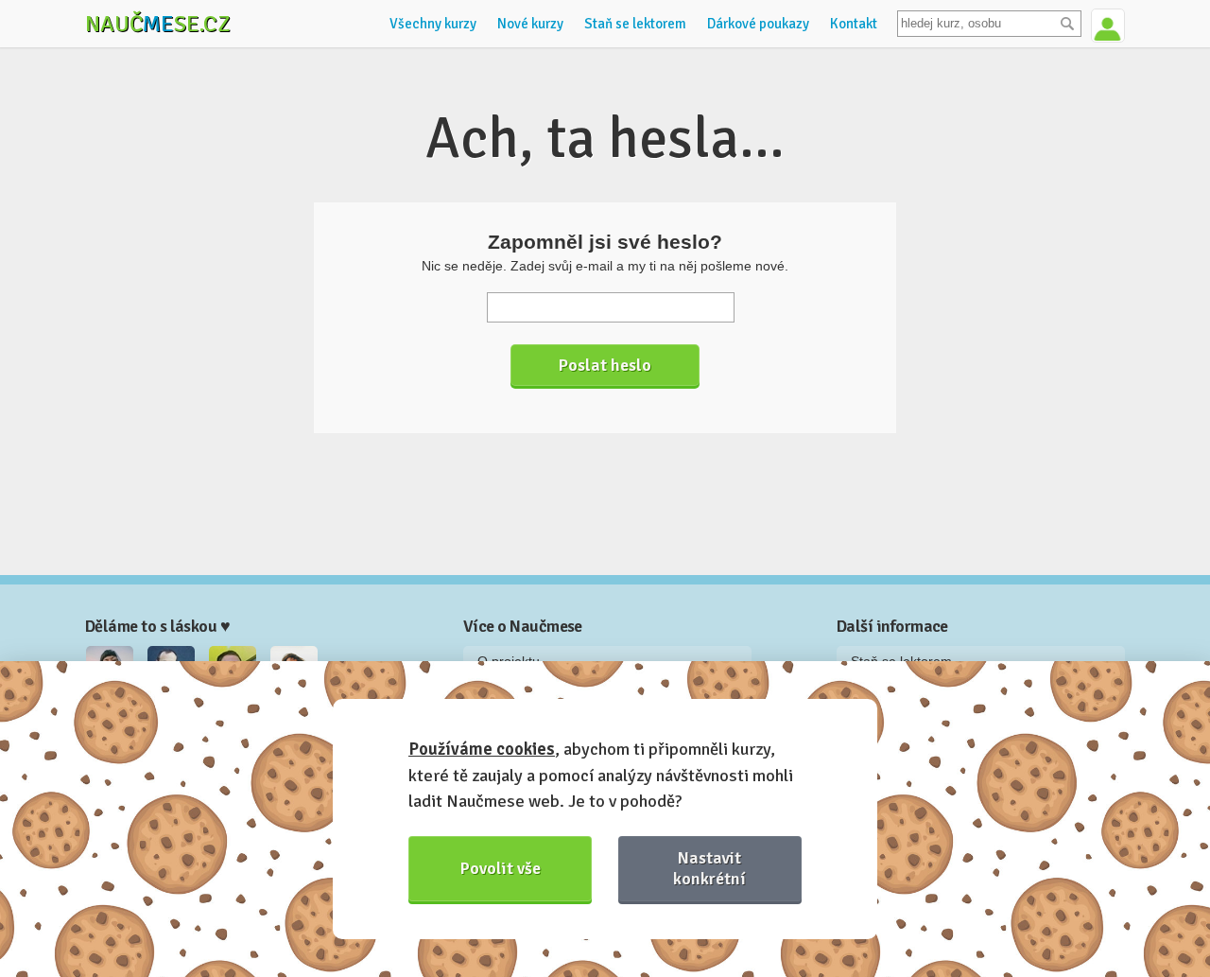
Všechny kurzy (432, 23)
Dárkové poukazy (758, 23)
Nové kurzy (530, 23)
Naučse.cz (158, 23)
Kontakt (853, 23)
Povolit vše (500, 868)
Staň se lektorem (635, 23)
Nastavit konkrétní (709, 867)
